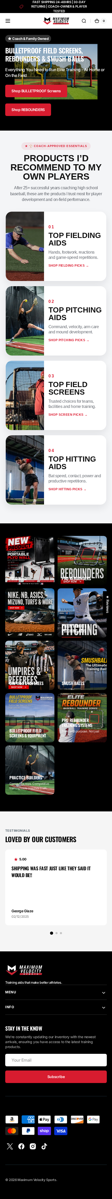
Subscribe (56, 1076)
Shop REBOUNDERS (28, 109)
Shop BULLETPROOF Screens (36, 91)
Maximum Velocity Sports (36, 1180)
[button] (8, 21)
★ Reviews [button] (107, 604)
